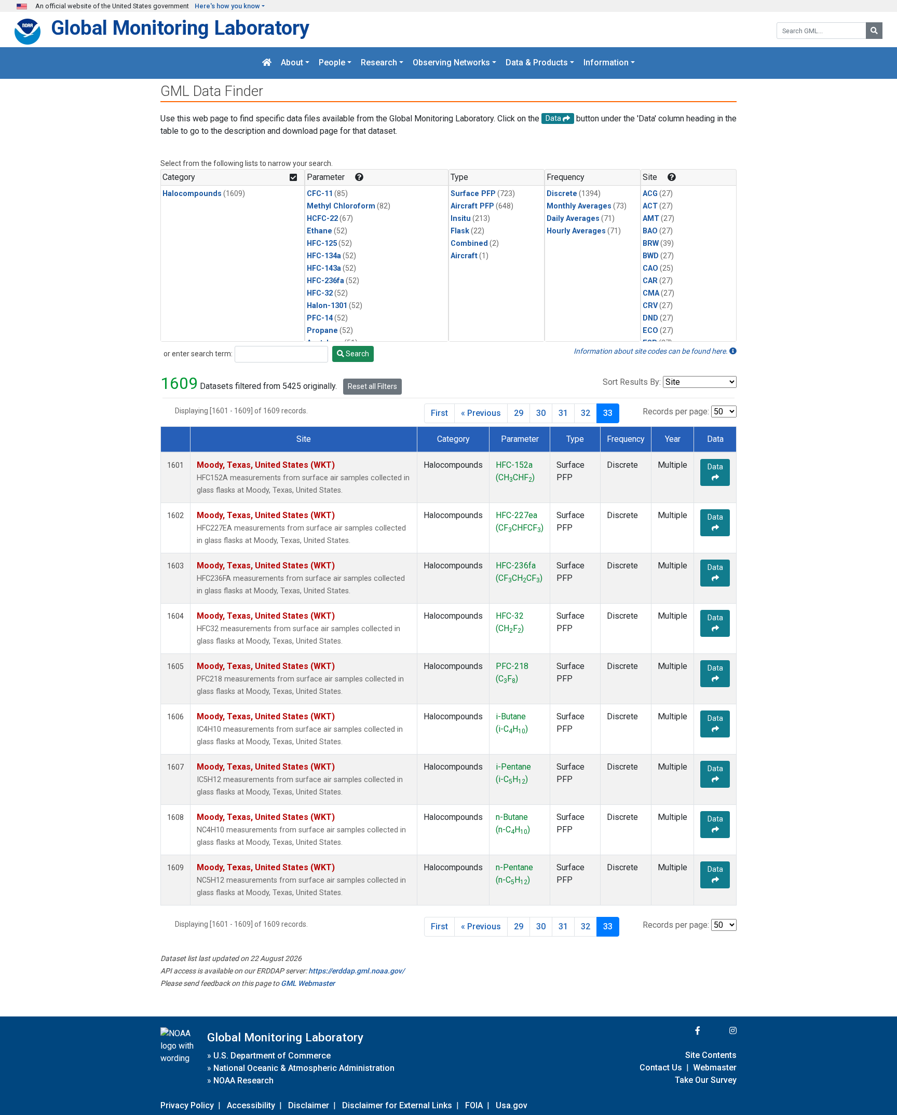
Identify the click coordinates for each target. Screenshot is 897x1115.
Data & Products (537, 63)
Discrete (562, 193)
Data (715, 467)
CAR (650, 280)
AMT (651, 218)
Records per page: (676, 411)
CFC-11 (320, 193)
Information (606, 63)
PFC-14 (320, 318)
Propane (322, 330)
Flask (460, 231)
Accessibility (251, 1105)
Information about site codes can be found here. (651, 351)
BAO (650, 231)
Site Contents (711, 1055)
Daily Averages (573, 218)
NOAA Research (243, 1080)
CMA (651, 293)
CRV (650, 305)
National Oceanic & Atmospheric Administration (304, 1068)
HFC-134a (324, 256)
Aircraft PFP (472, 206)
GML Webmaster (308, 983)
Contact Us (661, 1067)
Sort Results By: (632, 382)
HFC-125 (322, 243)
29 (518, 413)
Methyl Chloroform (341, 206)
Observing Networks (451, 63)
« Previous (481, 413)
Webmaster (715, 1067)
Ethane (319, 231)
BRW (651, 243)
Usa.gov (511, 1105)
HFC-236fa (325, 280)
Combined (469, 243)
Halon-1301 (327, 305)
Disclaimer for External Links (397, 1105)
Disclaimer (308, 1105)
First (439, 413)
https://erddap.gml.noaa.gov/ (356, 971)
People (332, 63)
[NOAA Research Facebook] (684, 1031)
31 (563, 413)
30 (541, 413)
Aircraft (464, 256)
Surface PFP (473, 193)
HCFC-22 (322, 218)
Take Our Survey (706, 1080)
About (292, 63)
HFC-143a (324, 268)
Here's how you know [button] (227, 6)
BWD (651, 256)
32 (585, 413)
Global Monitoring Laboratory (180, 27)
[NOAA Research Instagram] (719, 1031)
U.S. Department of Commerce (272, 1056)
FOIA (474, 1105)
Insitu (461, 218)
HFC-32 (320, 293)
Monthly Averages (579, 206)
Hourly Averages (576, 231)
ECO (650, 330)
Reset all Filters (372, 386)
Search (356, 354)
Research (379, 63)
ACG (650, 193)
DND (650, 318)
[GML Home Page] (267, 63)
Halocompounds (192, 193)
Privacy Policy (187, 1105)
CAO (650, 268)
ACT (650, 206)
